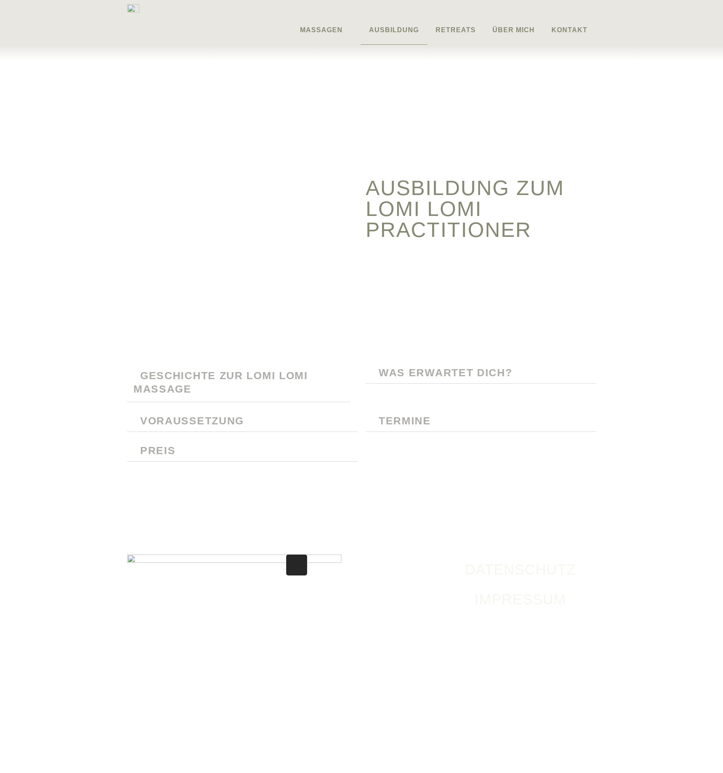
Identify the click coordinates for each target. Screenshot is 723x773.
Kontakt (569, 29)
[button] (239, 382)
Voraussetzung (192, 420)
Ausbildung (394, 29)
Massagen (321, 29)
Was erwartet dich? (446, 372)
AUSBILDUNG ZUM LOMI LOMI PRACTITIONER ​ (465, 208)
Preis (158, 450)
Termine (405, 420)
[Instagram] (296, 565)
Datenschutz (520, 569)
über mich (513, 29)
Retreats (456, 29)
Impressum (520, 599)
